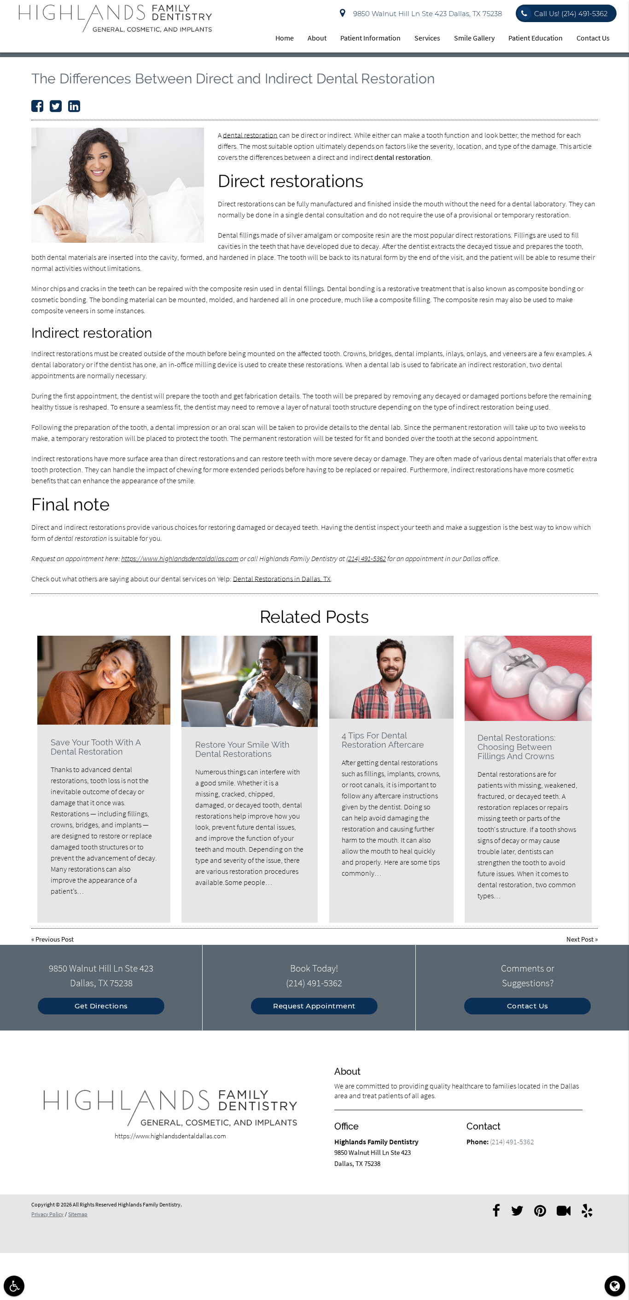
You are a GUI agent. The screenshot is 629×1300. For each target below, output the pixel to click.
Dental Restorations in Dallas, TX (282, 578)
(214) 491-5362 (366, 558)
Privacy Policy (47, 1214)
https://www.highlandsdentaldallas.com (180, 558)
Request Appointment (314, 1005)
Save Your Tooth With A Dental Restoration (95, 747)
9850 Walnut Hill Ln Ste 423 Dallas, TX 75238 (425, 13)
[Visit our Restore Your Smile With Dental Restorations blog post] (249, 681)
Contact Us (593, 37)
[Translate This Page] (615, 1286)
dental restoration (250, 135)
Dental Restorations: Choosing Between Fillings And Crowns (516, 747)
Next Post (580, 939)
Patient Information (370, 37)
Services (427, 37)
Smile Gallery (474, 37)
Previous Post (54, 939)
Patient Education (535, 37)
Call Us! (570, 13)
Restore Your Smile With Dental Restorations (242, 749)
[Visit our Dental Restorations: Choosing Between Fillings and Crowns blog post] (528, 678)
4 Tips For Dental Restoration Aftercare (383, 740)
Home (284, 37)
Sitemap (77, 1214)
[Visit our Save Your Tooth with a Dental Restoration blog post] (103, 680)
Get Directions (101, 1005)
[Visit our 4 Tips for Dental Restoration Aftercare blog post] (391, 677)
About (317, 37)
